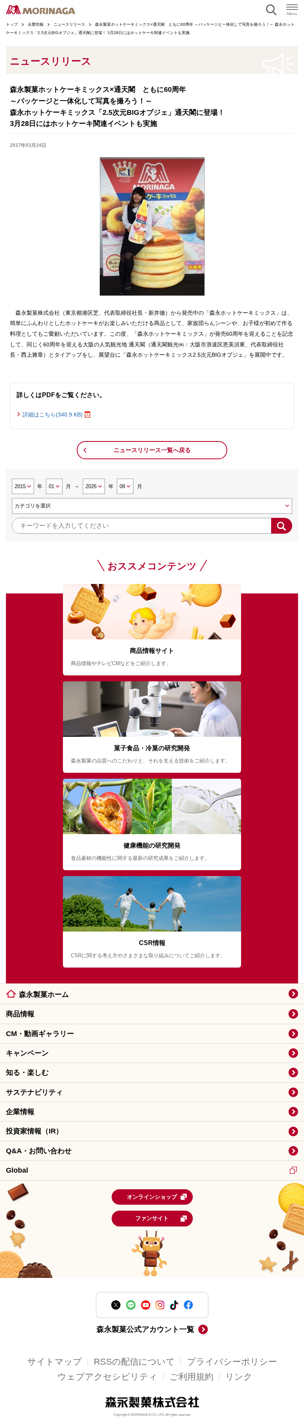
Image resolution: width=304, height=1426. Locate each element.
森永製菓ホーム (44, 994)
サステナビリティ (34, 1092)
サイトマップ (54, 1362)
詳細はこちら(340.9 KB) (53, 414)
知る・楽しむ (27, 1072)
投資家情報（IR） (34, 1131)
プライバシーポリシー (232, 1362)
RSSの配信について (134, 1362)
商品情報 (20, 1014)
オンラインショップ (152, 1197)
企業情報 (20, 1112)
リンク (239, 1377)
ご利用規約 (191, 1377)
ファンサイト (152, 1218)
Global (17, 1170)
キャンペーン (27, 1053)
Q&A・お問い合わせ (39, 1151)
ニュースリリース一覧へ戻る (152, 450)
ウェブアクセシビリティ (107, 1377)
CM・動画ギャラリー (40, 1034)
